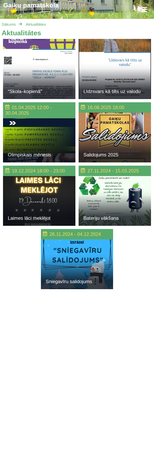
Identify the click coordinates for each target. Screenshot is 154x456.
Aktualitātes (36, 24)
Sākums (9, 24)
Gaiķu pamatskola (31, 5)
